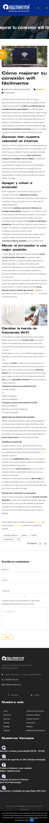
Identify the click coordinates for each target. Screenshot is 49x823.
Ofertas (6, 723)
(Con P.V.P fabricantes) (10, 783)
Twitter (36, 695)
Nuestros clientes (33, 715)
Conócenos (30, 723)
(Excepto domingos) (36, 760)
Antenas (29, 727)
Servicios (7, 715)
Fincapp (21, 806)
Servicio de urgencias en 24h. (13, 760)
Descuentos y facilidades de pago (15, 791)
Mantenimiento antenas (35, 730)
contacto (38, 522)
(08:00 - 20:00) (37, 751)
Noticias (6, 719)
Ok (31, 820)
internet (24, 535)
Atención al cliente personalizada (15, 751)
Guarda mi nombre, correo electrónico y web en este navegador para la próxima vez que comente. (21, 602)
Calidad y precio (32, 719)
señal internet (8, 539)
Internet (41, 89)
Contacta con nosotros (35, 711)
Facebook (14, 695)
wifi (18, 539)
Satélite (6, 727)
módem (34, 535)
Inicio (5, 711)
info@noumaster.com (12, 685)
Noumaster (18, 525)
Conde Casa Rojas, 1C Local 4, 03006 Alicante (23, 675)
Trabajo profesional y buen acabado (16, 768)
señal (42, 452)
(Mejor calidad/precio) (10, 771)
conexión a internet (10, 535)
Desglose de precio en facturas (14, 780)
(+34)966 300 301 (11, 680)
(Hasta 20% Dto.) (38, 791)
